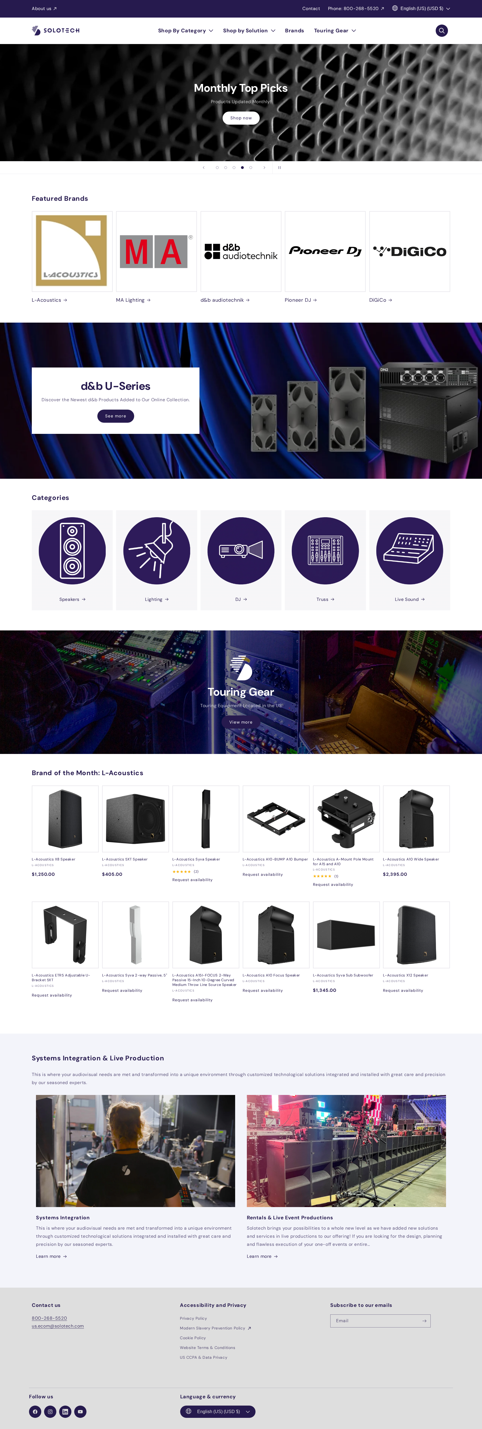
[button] (185, 31)
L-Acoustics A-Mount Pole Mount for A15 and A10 (343, 861)
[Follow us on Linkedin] (65, 1412)
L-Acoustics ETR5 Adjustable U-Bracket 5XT (61, 977)
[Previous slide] (203, 167)
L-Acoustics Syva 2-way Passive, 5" (134, 975)
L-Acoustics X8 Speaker (53, 859)
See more (115, 416)
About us (42, 8)
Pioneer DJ (298, 300)
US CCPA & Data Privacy (203, 1357)
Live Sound (407, 599)
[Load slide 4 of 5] (242, 167)
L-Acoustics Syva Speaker (196, 859)
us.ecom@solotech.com (58, 1326)
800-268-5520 (49, 1318)
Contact (311, 8)
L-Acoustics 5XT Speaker (125, 859)
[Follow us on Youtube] (80, 1412)
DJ (238, 599)
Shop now (241, 122)
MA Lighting (130, 300)
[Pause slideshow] (278, 167)
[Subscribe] (424, 1321)
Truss (322, 599)
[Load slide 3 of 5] (234, 167)
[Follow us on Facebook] (35, 1412)
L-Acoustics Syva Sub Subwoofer (343, 975)
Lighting (154, 599)
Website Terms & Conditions (207, 1347)
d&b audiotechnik (222, 300)
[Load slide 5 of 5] (251, 167)
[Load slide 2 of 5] (225, 167)
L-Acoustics (46, 300)
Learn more (48, 1256)
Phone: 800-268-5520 (353, 8)
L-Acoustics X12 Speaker (405, 975)
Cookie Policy (193, 1337)
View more (241, 722)
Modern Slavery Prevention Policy (213, 1328)
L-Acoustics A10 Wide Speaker (411, 859)
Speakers (69, 599)
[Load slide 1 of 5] (217, 167)
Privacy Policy (193, 1318)
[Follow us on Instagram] (50, 1412)
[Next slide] (264, 167)
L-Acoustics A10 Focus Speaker (271, 975)
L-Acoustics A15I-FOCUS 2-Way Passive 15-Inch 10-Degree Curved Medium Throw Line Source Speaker (204, 980)
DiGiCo (378, 300)
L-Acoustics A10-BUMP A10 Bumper (275, 859)
